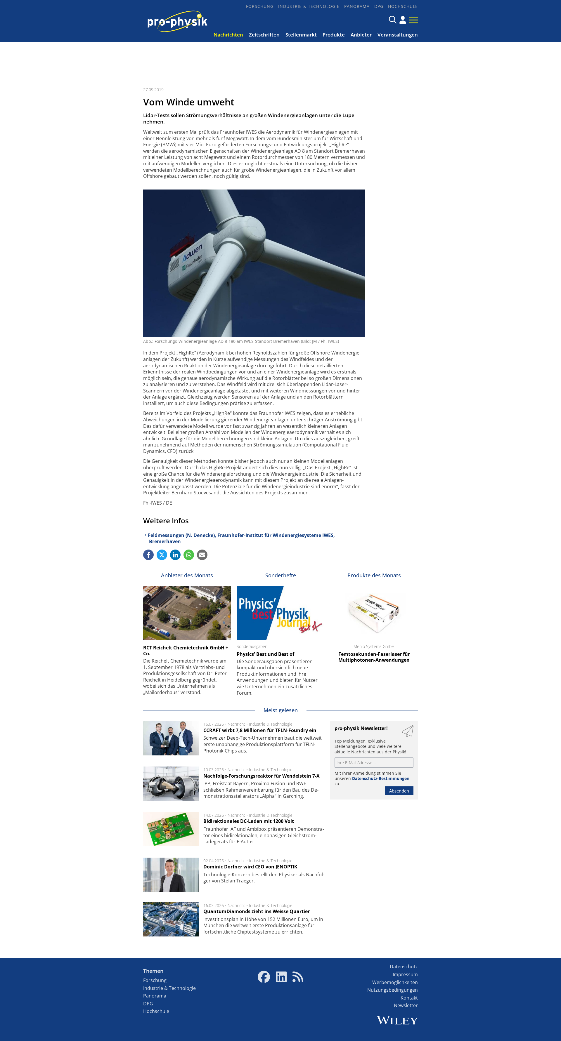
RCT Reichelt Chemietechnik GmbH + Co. (185, 650)
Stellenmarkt (301, 34)
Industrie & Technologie (309, 6)
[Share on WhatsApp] (188, 555)
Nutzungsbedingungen (392, 990)
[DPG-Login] (402, 20)
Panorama (357, 6)
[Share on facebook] (148, 555)
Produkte (334, 34)
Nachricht (236, 724)
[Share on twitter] (162, 555)
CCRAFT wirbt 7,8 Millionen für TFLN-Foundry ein (259, 730)
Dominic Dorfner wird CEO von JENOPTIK (250, 866)
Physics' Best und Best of (265, 654)
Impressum (405, 974)
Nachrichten (228, 34)
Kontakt (409, 998)
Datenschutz (404, 966)
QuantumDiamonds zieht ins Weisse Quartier (256, 911)
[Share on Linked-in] (175, 555)
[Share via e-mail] (202, 555)
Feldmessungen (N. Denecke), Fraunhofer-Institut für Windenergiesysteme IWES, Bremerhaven (241, 538)
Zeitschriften (264, 34)
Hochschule (403, 6)
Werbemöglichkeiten (395, 982)
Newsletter (406, 1005)
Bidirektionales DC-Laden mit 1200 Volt (248, 821)
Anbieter (361, 34)
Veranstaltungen (398, 34)
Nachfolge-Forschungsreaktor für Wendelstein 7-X (261, 776)
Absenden (399, 791)
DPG (378, 6)
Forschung (259, 6)
